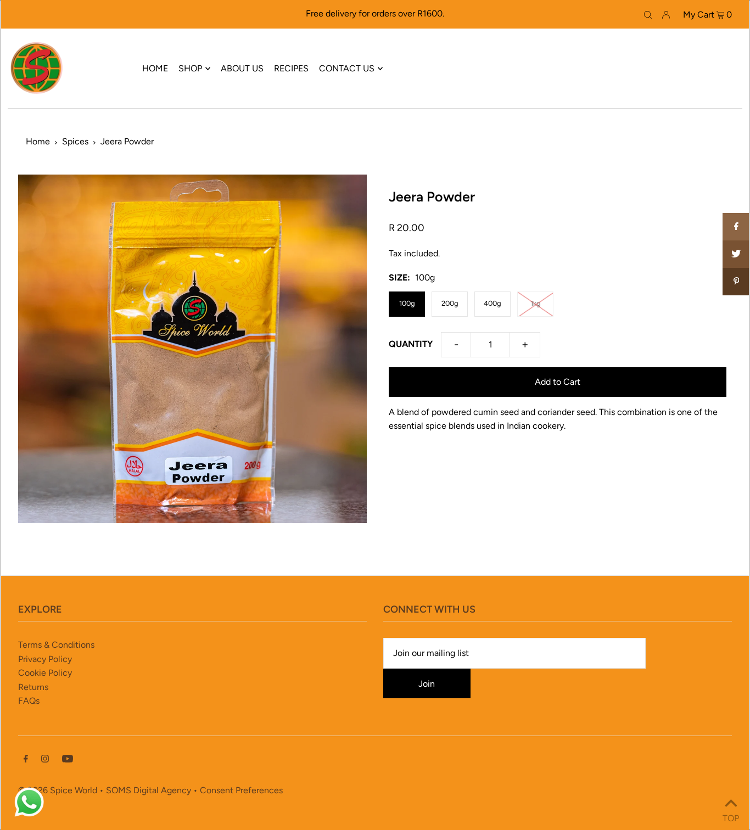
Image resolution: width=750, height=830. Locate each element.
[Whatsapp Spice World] (29, 815)
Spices (75, 141)
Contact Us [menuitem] (346, 68)
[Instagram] (45, 760)
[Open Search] (648, 14)
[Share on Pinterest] (736, 281)
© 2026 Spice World (57, 790)
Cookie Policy (45, 673)
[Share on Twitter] (736, 254)
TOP (731, 816)
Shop (190, 68)
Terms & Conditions (56, 645)
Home (38, 141)
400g (492, 303)
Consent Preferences (241, 790)
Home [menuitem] (155, 68)
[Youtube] (67, 760)
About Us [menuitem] (242, 68)
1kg (535, 303)
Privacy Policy (45, 659)
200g (449, 303)
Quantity (411, 344)
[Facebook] (26, 760)
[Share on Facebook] (736, 226)
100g (407, 303)
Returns (33, 687)
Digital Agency (162, 790)
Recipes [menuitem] (291, 68)
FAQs (29, 701)
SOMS (118, 790)
